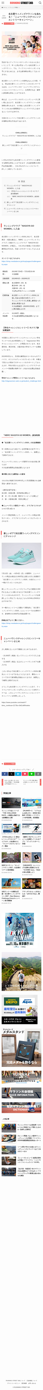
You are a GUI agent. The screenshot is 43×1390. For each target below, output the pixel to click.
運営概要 (24, 1383)
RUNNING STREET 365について (15, 1380)
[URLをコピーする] (38, 774)
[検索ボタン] (40, 3)
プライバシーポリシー (13, 1383)
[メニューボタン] (3, 3)
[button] (5, 774)
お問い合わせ (32, 1383)
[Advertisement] (21, 407)
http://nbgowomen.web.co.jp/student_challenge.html (21, 381)
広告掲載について (32, 1380)
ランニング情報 (9, 23)
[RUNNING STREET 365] (21, 3)
